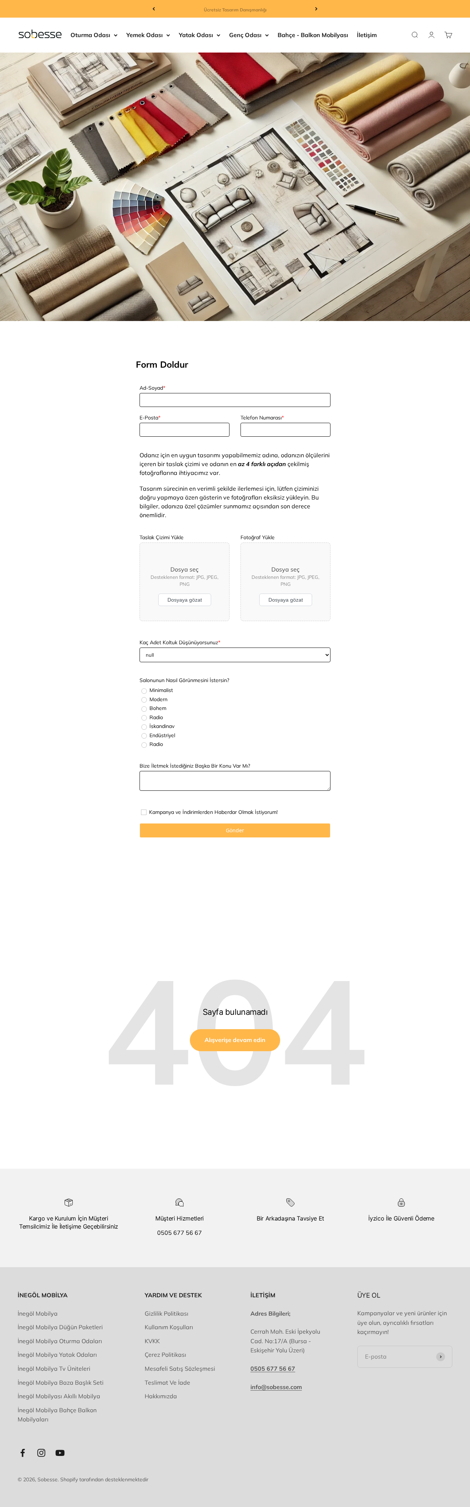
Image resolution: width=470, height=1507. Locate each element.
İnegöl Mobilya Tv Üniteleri (54, 1368)
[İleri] (316, 8)
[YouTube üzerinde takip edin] (60, 1453)
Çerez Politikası (165, 1354)
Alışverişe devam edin (235, 1039)
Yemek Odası (144, 35)
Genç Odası (245, 35)
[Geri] (153, 8)
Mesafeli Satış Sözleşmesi (180, 1368)
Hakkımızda (161, 1396)
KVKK (152, 1341)
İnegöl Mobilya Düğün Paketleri (60, 1327)
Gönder (235, 830)
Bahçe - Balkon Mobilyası (313, 35)
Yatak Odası (196, 35)
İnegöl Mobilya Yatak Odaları (57, 1354)
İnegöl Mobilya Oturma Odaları (60, 1341)
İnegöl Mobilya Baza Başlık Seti (61, 1382)
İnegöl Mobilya (38, 1313)
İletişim (367, 35)
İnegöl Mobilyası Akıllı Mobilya (59, 1396)
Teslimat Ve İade (167, 1382)
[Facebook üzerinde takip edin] (23, 1453)
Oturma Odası (90, 35)
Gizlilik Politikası (166, 1313)
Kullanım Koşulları (169, 1327)
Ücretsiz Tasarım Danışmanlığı (235, 8)
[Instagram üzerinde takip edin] (41, 1453)
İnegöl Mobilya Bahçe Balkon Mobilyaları (57, 1414)
